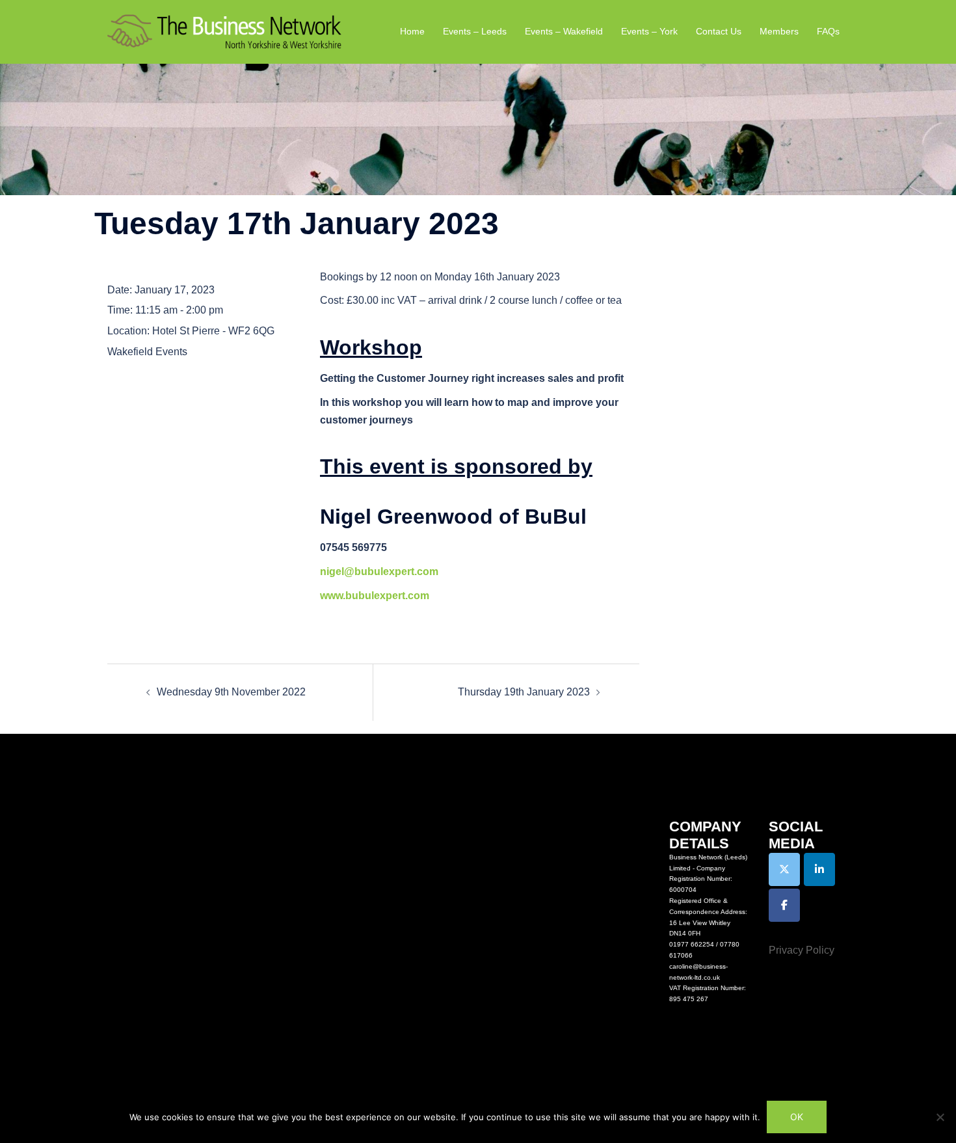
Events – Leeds (475, 31)
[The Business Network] (224, 30)
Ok (796, 1116)
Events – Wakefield (564, 31)
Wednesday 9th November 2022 (231, 691)
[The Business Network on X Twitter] (784, 869)
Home (412, 31)
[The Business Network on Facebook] (784, 905)
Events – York (649, 31)
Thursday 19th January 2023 (524, 691)
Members (779, 31)
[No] (939, 1116)
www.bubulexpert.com (374, 595)
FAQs (828, 31)
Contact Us (718, 31)
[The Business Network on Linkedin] (819, 869)
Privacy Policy (801, 950)
